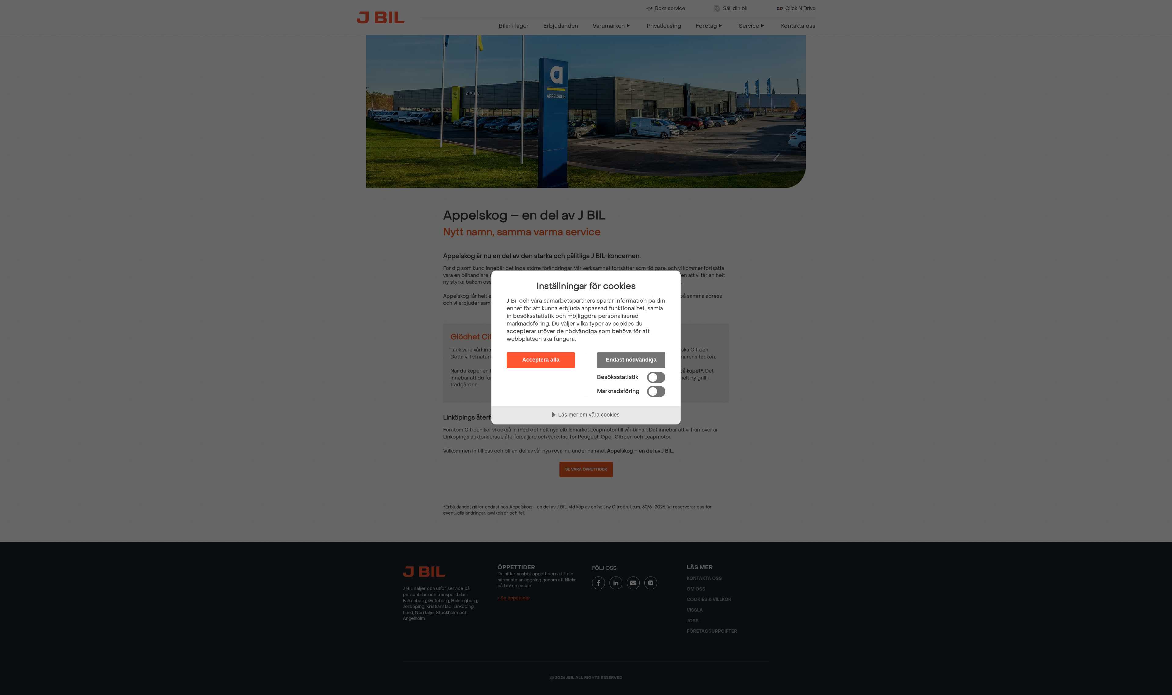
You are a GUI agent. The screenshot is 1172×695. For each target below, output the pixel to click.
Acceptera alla (540, 360)
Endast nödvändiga (631, 360)
